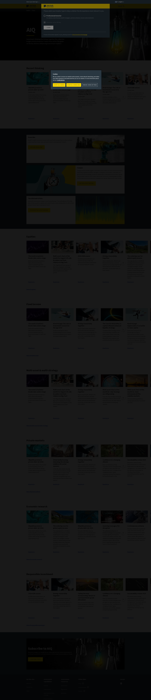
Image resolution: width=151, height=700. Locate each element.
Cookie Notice (61, 80)
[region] (76, 80)
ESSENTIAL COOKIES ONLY (73, 85)
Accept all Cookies (59, 85)
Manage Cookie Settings (90, 85)
